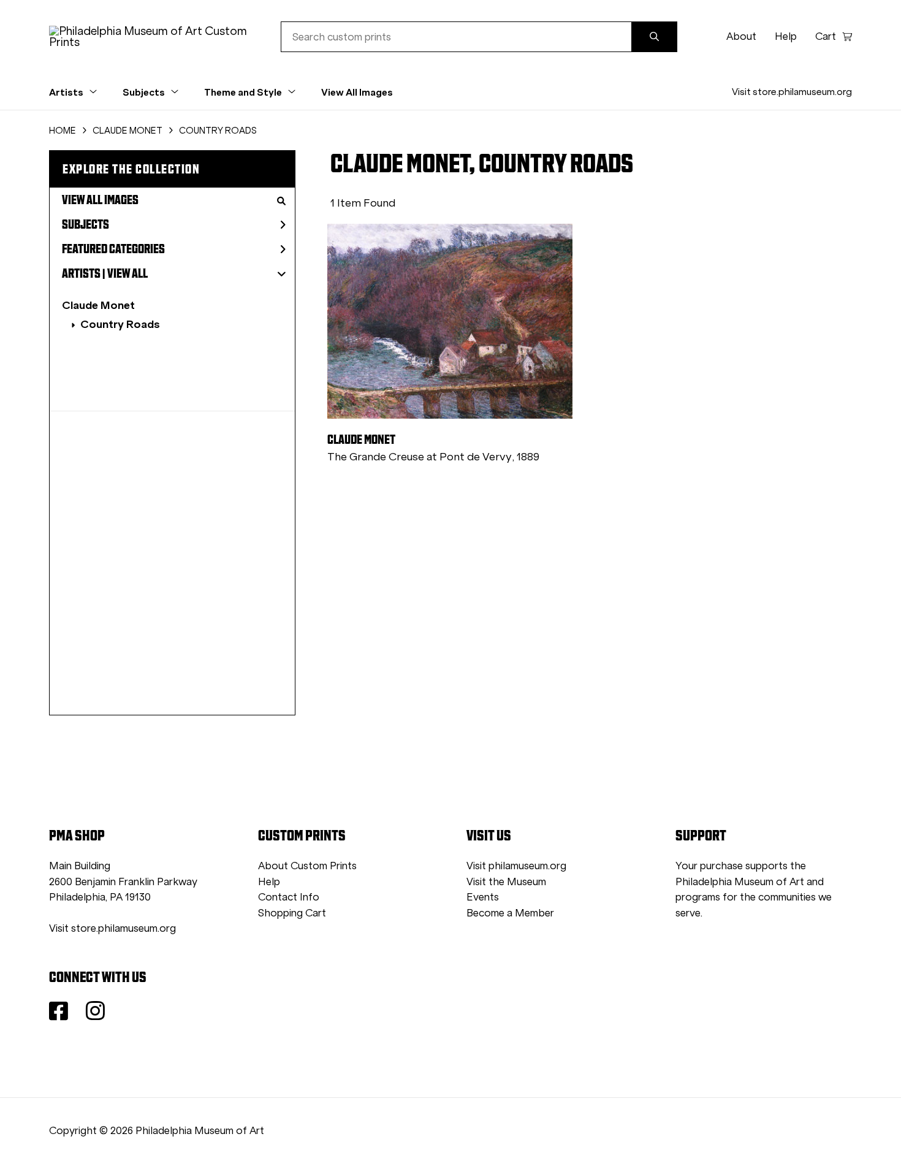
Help (786, 36)
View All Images (357, 92)
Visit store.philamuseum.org (792, 91)
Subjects (85, 224)
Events (482, 897)
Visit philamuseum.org (516, 866)
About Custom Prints (307, 866)
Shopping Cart (292, 913)
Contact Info (288, 897)
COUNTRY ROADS (218, 130)
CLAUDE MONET (127, 130)
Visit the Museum (506, 882)
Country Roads (120, 324)
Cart (825, 36)
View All (127, 273)
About (741, 36)
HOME (62, 130)
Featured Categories (113, 249)
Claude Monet (98, 305)
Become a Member (510, 913)
